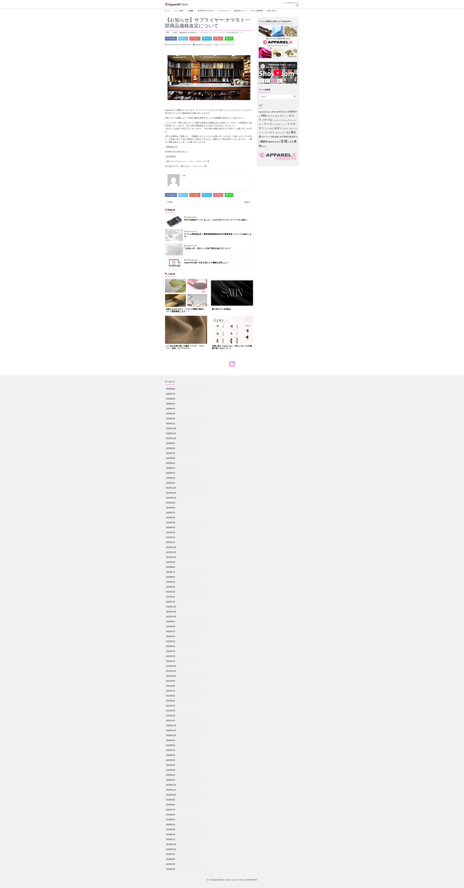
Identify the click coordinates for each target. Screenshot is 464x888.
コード (286, 116)
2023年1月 (170, 602)
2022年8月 (170, 626)
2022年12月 (171, 607)
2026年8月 (170, 389)
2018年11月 (171, 849)
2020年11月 (171, 730)
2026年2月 (170, 419)
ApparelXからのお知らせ (203, 45)
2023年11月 (171, 552)
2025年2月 (170, 478)
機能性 (264, 141)
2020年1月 (170, 780)
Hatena (207, 38)
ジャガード (277, 120)
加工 (288, 132)
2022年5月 (170, 641)
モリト (272, 132)
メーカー (265, 133)
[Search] (294, 97)
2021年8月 (170, 686)
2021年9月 (170, 681)
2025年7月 (170, 453)
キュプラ (279, 116)
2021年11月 (171, 671)
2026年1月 (170, 424)
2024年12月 (171, 488)
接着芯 (277, 137)
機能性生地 (272, 142)
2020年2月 (170, 775)
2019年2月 (170, 834)
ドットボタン (277, 124)
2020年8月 (170, 745)
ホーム (167, 11)
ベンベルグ (269, 128)
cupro (268, 112)
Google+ (195, 38)
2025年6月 (170, 458)
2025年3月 (170, 473)
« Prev (170, 202)
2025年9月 (170, 443)
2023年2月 (170, 597)
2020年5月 (170, 760)
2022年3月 (170, 651)
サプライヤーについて (206, 11)
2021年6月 (170, 696)
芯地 (291, 142)
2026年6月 (170, 399)
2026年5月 (170, 404)
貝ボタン (264, 146)
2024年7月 (170, 513)
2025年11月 (171, 433)
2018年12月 (171, 844)
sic (259, 116)
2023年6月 (170, 577)
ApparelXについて (240, 11)
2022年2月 (170, 656)
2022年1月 (170, 661)
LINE (230, 38)
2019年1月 (170, 839)
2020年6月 (170, 755)
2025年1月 (170, 483)
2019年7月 (170, 810)
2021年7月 (170, 691)
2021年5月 (170, 701)
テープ (268, 123)
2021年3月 (170, 711)
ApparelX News (218, 880)
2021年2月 (170, 716)
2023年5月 (170, 582)
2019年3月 (170, 829)
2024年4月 (170, 527)
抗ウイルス (266, 137)
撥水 (281, 137)
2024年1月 (170, 542)
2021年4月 (170, 706)
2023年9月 (170, 562)
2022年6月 (170, 636)
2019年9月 (170, 800)
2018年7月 (170, 854)
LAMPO (273, 112)
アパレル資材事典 (256, 11)
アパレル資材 (178, 11)
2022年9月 (170, 622)
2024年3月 (170, 532)
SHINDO (292, 111)
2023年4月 (170, 587)
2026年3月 (170, 414)
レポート (283, 133)
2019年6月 (170, 815)
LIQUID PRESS (251, 880)
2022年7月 (170, 631)
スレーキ (293, 120)
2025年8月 (170, 448)
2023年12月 (171, 547)
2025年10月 (171, 438)
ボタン (278, 128)
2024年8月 (170, 508)
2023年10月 (171, 557)
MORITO (279, 112)
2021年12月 (171, 666)
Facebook (171, 38)
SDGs (285, 112)
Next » (247, 202)
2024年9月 (170, 503)
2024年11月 (171, 493)
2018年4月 (170, 864)
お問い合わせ (271, 11)
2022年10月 (171, 617)
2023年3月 (170, 592)
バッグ (284, 124)
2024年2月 (170, 537)
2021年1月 (170, 721)
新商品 (286, 137)
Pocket (219, 38)
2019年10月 (171, 795)
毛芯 (278, 142)
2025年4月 (170, 468)
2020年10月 (171, 735)
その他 (190, 11)
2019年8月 (170, 805)
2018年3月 (170, 869)
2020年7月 (170, 750)
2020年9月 (170, 740)
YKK (264, 115)
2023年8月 (170, 567)
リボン (277, 133)
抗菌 (272, 137)
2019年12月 (171, 785)
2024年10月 (171, 498)
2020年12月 (171, 726)
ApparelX (262, 112)
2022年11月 (171, 612)
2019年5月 (170, 820)
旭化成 (292, 137)
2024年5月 (170, 523)
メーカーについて (223, 11)
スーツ (261, 124)
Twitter (184, 38)
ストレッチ (285, 120)
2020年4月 (170, 765)
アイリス (270, 116)
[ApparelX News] (177, 4)
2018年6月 (170, 859)
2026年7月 (170, 394)
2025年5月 (170, 463)
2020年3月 (170, 770)
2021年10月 (171, 676)
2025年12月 (171, 428)
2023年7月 (170, 572)
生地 (283, 141)
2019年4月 (170, 825)
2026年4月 (170, 409)
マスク (285, 128)
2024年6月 (170, 518)
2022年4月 (170, 646)
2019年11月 (171, 790)
